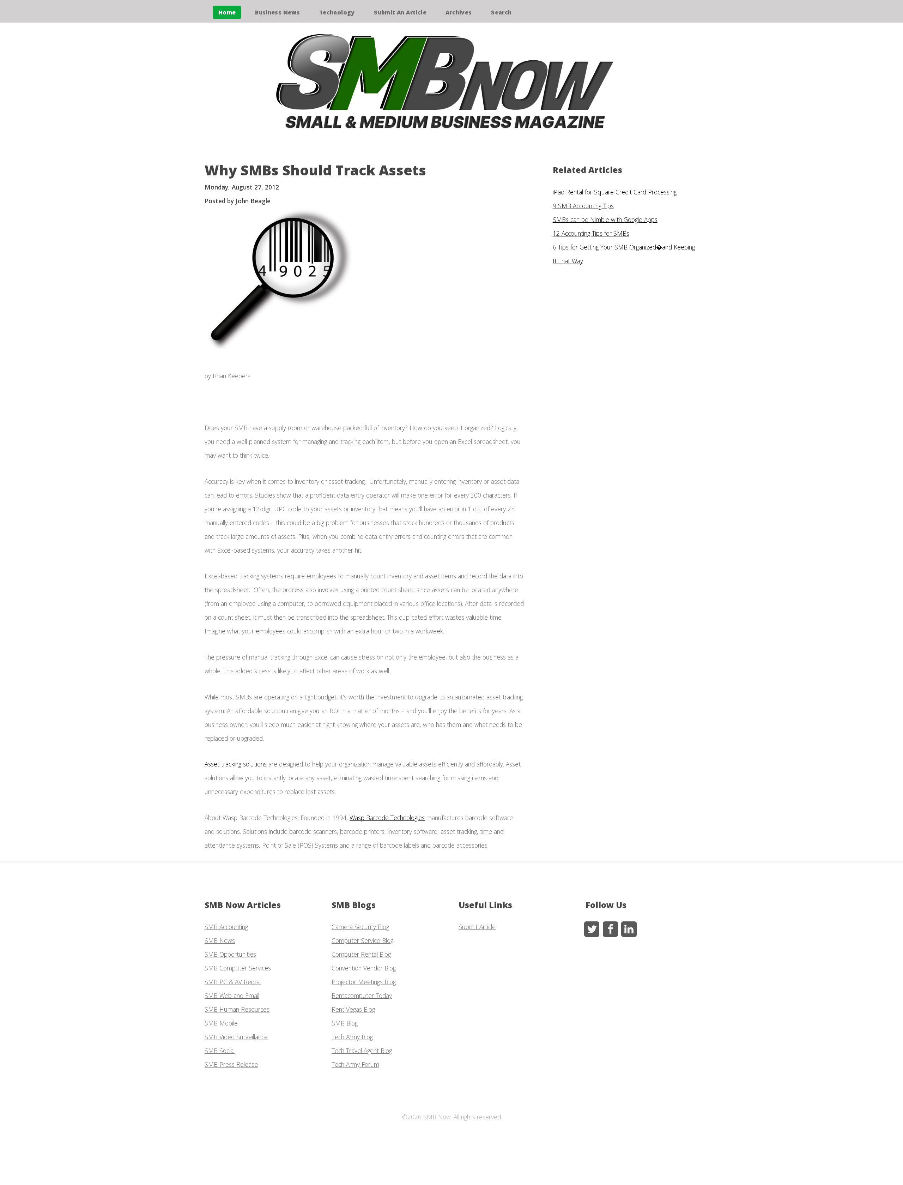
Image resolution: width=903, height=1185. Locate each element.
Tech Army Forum (355, 1064)
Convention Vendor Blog (364, 968)
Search (501, 12)
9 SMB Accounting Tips (583, 205)
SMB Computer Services (238, 968)
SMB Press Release (231, 1064)
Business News (277, 12)
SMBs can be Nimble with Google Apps (605, 219)
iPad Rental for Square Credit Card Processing (615, 192)
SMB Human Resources (237, 1009)
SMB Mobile (221, 1023)
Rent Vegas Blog (353, 1009)
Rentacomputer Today (362, 995)
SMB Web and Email (232, 995)
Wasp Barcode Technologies (387, 817)
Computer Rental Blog (361, 954)
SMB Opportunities (230, 954)
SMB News (220, 940)
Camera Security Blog (360, 926)
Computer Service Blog (362, 940)
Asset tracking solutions (236, 764)
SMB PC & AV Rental (233, 982)
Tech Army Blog (352, 1037)
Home (227, 12)
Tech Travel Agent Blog (362, 1050)
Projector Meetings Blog (364, 982)
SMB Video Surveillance (236, 1037)
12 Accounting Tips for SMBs (591, 233)
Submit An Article (400, 12)
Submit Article (477, 926)
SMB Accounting (226, 926)
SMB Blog (345, 1023)
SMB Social (220, 1050)
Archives (459, 12)
